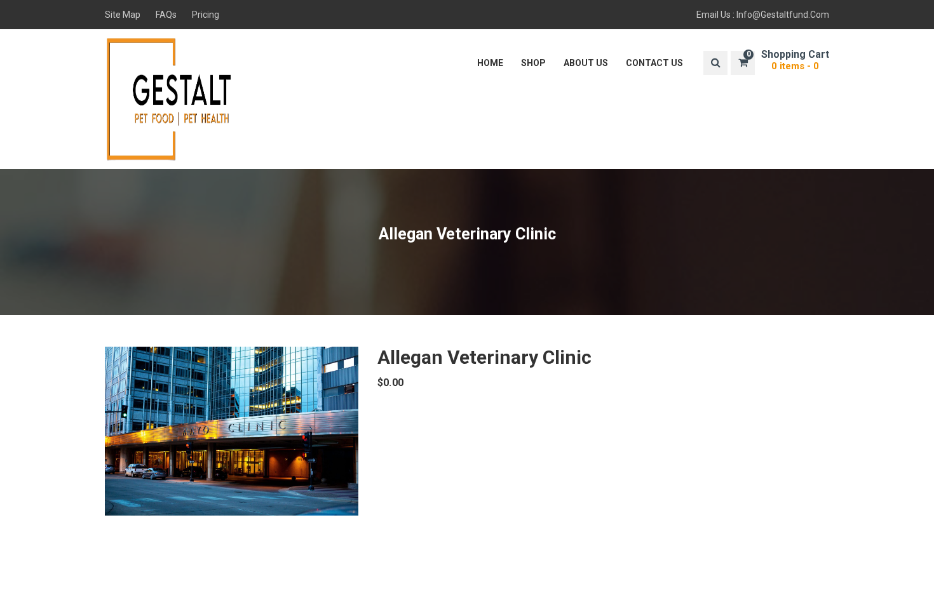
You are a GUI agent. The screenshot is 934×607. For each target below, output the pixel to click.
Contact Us (654, 63)
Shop (533, 63)
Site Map (122, 15)
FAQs (166, 15)
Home (490, 63)
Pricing (205, 15)
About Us (586, 63)
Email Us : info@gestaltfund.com (762, 15)
